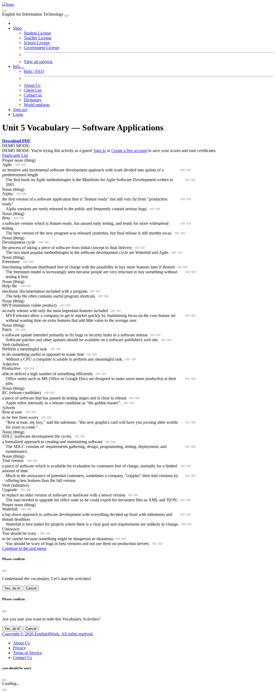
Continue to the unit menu (24, 548)
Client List (33, 90)
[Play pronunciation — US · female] (17, 165)
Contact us (33, 95)
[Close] (66, 15)
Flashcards (11, 155)
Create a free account (129, 150)
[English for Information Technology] (8, 4)
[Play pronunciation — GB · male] (23, 165)
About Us (32, 85)
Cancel (31, 588)
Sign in (100, 150)
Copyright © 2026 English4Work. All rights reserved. (48, 634)
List (24, 155)
